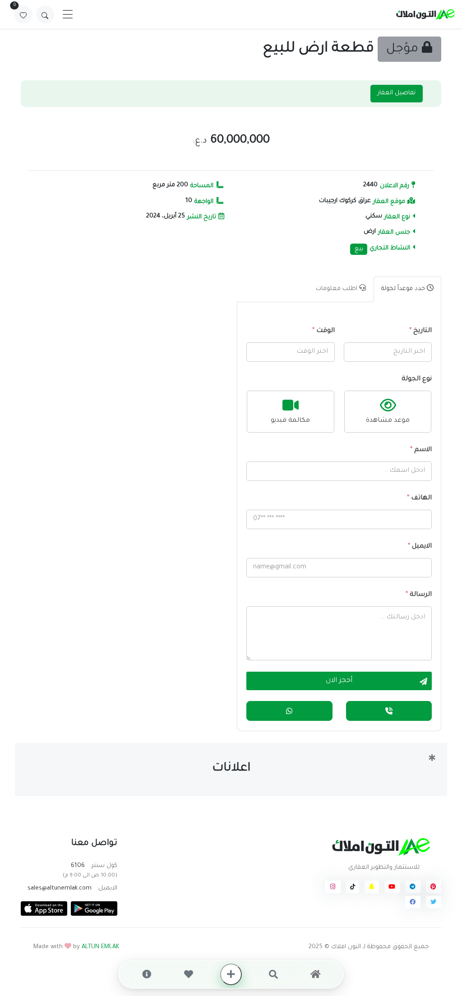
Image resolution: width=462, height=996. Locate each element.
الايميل (420, 546)
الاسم (421, 450)
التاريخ (420, 331)
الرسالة (419, 595)
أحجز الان (339, 681)
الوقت (323, 331)
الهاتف (419, 498)
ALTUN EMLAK (100, 947)
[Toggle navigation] (68, 14)
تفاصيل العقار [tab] (397, 93)
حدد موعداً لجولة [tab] (404, 289)
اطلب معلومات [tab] (337, 289)
